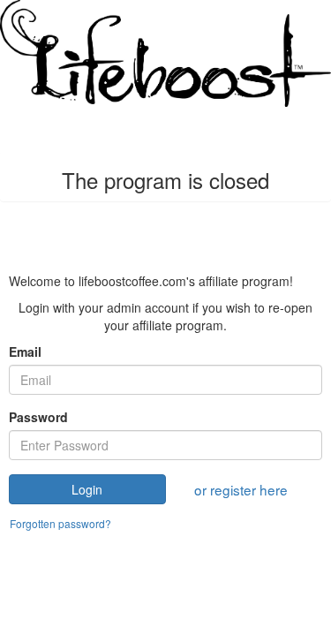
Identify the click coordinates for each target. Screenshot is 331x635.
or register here (241, 489)
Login (86, 489)
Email (25, 351)
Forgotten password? (60, 523)
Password (38, 417)
